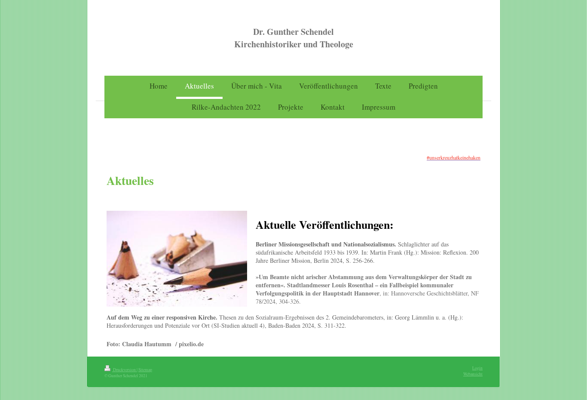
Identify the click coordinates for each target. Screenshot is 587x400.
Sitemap (145, 369)
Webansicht (473, 374)
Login (477, 368)
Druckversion (124, 369)
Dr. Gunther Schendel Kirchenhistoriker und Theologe (293, 37)
